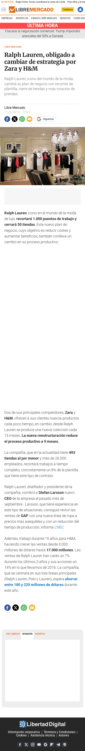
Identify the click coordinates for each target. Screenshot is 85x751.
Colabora (68, 9)
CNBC (59, 527)
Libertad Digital (42, 724)
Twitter (26, 744)
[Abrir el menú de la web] (4, 9)
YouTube (39, 744)
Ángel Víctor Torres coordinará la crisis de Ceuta (40, 2)
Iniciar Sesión (80, 9)
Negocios (65, 18)
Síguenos (48, 119)
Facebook (19, 744)
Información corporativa (24, 732)
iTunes (64, 744)
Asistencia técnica (43, 735)
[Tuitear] (15, 119)
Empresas (6, 18)
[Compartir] (7, 119)
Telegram (58, 744)
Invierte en (22, 18)
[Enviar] (22, 119)
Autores (64, 735)
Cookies (21, 735)
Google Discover (45, 744)
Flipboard (51, 744)
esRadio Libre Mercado (44, 18)
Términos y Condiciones (59, 732)
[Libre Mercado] (31, 9)
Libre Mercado (12, 46)
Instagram (32, 744)
